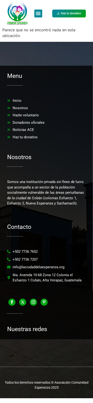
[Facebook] (12, 302)
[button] (38, 13)
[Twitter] (22, 302)
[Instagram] (33, 302)
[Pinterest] (44, 302)
